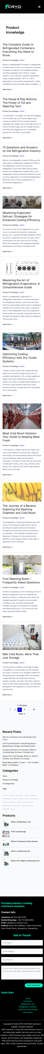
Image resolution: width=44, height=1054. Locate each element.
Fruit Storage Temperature (12, 802)
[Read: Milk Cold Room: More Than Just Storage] (22, 637)
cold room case (5, 795)
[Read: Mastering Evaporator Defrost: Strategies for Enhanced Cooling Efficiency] (22, 202)
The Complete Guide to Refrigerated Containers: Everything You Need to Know (19, 50)
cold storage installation (33, 795)
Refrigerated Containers (29, 802)
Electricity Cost (5, 802)
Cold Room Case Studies (28, 1010)
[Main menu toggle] (39, 6)
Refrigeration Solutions (28, 1007)
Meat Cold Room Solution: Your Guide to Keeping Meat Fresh (21, 437)
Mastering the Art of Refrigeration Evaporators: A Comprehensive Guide (21, 284)
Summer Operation (30, 805)
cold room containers (12, 795)
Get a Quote (28, 1012)
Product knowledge (10, 60)
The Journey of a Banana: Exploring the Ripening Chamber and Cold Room (19, 509)
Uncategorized (8, 784)
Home (27, 998)
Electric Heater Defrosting (34, 798)
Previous (22, 705)
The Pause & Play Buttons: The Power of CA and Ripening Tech (20, 102)
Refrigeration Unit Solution (17, 805)
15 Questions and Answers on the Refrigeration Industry (22, 149)
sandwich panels (24, 805)
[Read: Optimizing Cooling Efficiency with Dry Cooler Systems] (22, 341)
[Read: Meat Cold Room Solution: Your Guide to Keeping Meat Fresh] (22, 416)
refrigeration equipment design (7, 805)
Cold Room (27, 1001)
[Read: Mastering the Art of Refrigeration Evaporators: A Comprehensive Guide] (22, 267)
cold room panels (26, 795)
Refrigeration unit (28, 1004)
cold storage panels (15, 798)
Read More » (8, 89)
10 (34, 709)
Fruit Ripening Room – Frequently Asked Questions (21, 580)
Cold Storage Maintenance (7, 798)
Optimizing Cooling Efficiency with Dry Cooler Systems (20, 357)
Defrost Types (27, 798)
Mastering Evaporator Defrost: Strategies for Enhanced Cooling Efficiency (21, 216)
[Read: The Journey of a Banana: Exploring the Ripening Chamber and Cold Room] (22, 492)
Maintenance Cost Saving (21, 802)
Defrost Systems (21, 798)
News (5, 776)
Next (22, 714)
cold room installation (19, 795)
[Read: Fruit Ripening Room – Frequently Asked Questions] (22, 565)
